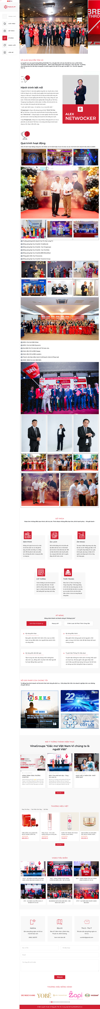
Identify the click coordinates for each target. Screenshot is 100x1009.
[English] (10, 1)
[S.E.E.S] (80, 721)
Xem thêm (59, 792)
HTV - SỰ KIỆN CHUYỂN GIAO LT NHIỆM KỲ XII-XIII (33, 901)
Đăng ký (60, 977)
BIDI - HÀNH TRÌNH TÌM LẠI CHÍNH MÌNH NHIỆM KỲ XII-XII (86, 879)
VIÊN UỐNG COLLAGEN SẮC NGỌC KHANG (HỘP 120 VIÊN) (29, 834)
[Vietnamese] (8, 1)
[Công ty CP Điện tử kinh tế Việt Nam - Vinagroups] (40, 709)
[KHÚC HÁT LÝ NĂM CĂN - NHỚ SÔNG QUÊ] (86, 762)
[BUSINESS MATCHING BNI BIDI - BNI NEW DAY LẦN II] (59, 891)
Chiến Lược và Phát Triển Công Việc (78, 623)
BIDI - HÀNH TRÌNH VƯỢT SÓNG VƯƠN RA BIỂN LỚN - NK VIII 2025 (60, 879)
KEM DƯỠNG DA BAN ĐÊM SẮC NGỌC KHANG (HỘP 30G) (88, 834)
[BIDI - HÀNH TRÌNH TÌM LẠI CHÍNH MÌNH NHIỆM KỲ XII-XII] (86, 868)
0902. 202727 (33, 937)
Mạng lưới (55, 623)
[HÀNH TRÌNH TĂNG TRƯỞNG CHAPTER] (33, 762)
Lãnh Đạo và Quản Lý (36, 623)
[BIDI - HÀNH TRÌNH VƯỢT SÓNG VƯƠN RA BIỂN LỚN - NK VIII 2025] (59, 868)
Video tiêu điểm (60, 858)
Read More (46, 596)
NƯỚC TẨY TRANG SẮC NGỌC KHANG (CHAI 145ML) (69, 833)
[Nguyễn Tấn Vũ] (9, 7)
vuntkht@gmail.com (86, 937)
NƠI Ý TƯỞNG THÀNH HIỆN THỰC (59, 742)
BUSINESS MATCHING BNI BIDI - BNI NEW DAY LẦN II (60, 901)
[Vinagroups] (80, 701)
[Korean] (12, 1)
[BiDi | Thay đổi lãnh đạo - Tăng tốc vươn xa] (59, 762)
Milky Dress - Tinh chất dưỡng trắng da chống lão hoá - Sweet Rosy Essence (49, 834)
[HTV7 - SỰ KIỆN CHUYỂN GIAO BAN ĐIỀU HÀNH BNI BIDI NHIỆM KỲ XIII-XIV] (33, 868)
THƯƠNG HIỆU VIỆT (59, 806)
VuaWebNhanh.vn (76, 1007)
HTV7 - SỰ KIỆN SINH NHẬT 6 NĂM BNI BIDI (86, 901)
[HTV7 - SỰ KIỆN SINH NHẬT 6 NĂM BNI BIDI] (86, 891)
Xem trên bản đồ (59, 937)
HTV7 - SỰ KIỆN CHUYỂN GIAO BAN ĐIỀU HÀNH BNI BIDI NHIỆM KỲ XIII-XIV (33, 879)
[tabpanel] (28, 995)
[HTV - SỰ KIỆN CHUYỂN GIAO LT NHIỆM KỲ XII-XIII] (33, 891)
